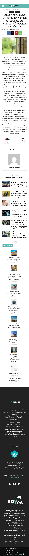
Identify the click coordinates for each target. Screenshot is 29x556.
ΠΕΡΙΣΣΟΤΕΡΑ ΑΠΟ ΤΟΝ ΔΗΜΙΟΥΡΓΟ (13, 177)
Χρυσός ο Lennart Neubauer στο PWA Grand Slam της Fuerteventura (14, 293)
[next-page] (16, 242)
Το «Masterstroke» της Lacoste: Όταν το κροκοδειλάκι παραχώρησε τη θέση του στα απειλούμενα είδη (14, 377)
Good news (16, 9)
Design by (20, 554)
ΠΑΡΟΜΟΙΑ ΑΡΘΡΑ (13, 175)
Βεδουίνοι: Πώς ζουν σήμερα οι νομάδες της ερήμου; (14, 341)
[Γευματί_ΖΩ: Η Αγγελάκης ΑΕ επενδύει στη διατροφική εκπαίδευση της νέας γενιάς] (6, 184)
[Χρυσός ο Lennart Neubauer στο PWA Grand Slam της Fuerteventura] (14, 287)
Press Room (9, 9)
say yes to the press (8, 29)
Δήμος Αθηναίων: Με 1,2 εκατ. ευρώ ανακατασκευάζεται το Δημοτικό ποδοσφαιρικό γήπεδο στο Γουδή (19, 224)
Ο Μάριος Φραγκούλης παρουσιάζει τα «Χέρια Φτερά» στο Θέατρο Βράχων (14, 309)
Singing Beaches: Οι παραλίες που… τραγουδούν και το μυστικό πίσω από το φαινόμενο (14, 358)
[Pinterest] (16, 33)
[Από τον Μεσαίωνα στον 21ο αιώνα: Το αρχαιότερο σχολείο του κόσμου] (14, 253)
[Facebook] (9, 33)
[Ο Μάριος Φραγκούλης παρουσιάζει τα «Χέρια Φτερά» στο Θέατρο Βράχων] (14, 302)
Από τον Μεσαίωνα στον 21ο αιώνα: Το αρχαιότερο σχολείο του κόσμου (14, 259)
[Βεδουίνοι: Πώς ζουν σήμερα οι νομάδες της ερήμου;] (14, 334)
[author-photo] (14, 165)
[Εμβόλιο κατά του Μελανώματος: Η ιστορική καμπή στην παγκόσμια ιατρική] (6, 203)
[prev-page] (13, 242)
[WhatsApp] (20, 33)
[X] (12, 33)
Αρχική (3, 9)
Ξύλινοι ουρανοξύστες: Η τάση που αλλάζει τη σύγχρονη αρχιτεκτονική (14, 325)
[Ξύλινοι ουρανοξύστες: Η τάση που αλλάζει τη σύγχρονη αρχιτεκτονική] (14, 319)
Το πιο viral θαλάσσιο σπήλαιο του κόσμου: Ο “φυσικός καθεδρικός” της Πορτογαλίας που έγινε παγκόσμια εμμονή (14, 276)
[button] (2, 6)
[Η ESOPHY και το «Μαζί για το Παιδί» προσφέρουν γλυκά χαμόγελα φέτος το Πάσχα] (6, 193)
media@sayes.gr (14, 477)
